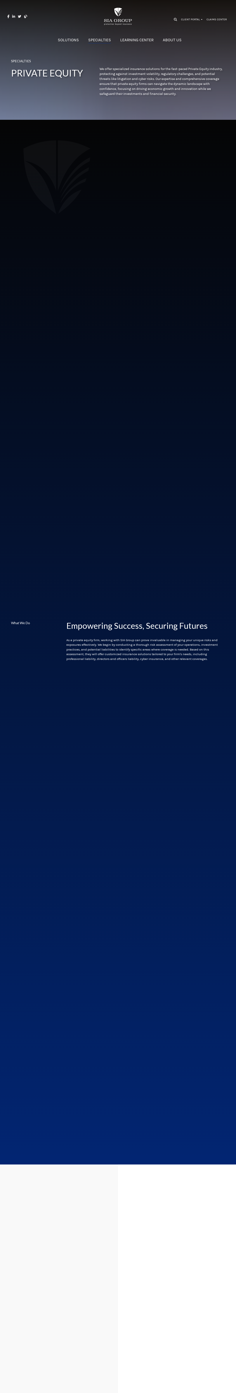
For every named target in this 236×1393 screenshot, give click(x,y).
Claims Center (216, 19)
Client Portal (191, 19)
